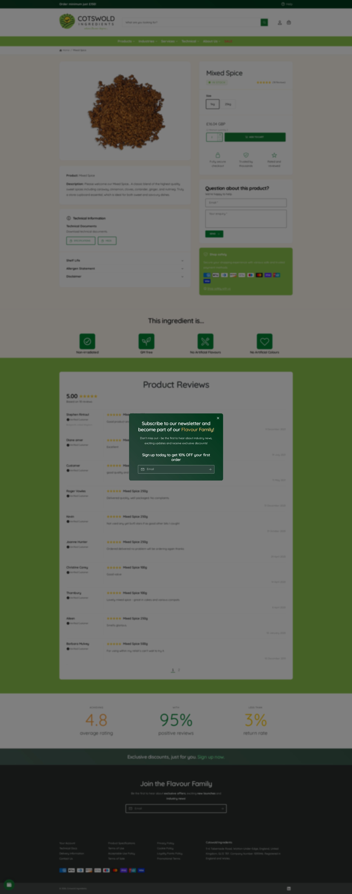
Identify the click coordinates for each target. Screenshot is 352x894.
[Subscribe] (210, 469)
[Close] (217, 418)
